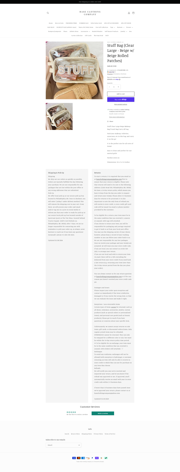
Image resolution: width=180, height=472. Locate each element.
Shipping (109, 74)
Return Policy (75, 434)
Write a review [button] (103, 413)
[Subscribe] (79, 445)
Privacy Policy (98, 434)
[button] (48, 13)
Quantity (109, 83)
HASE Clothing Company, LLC (87, 461)
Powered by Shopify (99, 461)
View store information (117, 117)
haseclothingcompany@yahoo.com (109, 179)
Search (67, 434)
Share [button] (111, 121)
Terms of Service (110, 434)
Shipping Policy (87, 434)
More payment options (120, 104)
